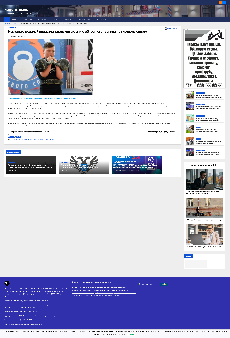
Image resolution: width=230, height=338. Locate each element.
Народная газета (16, 9)
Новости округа (200, 150)
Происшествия (85, 19)
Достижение (28, 139)
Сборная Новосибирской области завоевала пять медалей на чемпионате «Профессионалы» (209, 97)
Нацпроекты (69, 19)
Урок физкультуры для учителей (161, 132)
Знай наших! (38, 139)
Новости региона (200, 93)
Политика (55, 19)
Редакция (13, 36)
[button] (224, 19)
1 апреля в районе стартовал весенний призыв (29, 132)
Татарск (196, 260)
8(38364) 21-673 (26, 320)
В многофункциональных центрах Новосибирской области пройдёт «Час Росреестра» (80, 167)
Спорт (18, 136)
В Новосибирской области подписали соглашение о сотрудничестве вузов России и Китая (208, 108)
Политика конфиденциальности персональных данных (91, 282)
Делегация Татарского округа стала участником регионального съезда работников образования (207, 154)
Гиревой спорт (18, 139)
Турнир (51, 139)
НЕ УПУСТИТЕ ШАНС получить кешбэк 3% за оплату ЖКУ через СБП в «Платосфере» (135, 166)
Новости (15, 19)
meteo (196, 267)
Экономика (41, 19)
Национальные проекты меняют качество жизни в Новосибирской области (207, 120)
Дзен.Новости (101, 19)
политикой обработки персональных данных (108, 331)
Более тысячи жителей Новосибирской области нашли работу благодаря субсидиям (30, 166)
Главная (7, 23)
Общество (28, 19)
